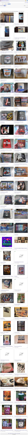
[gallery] (4, 5)
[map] (6, 5)
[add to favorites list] (0, 95)
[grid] (3, 5)
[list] (1, 5)
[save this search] (27, 2)
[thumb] (2, 5)
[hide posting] (27, 95)
